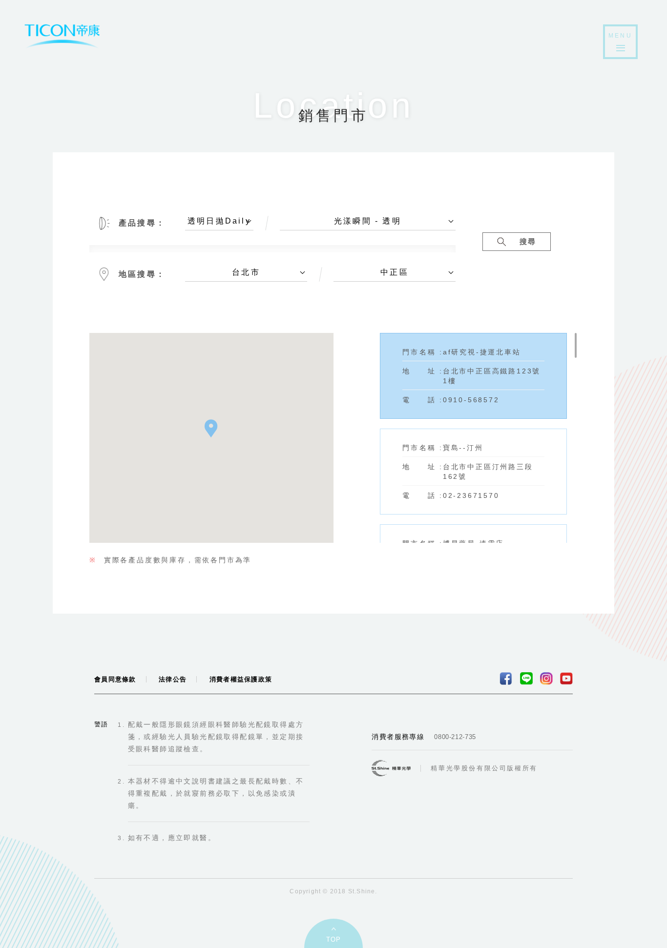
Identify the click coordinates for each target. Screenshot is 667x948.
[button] (211, 428)
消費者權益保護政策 (240, 679)
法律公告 (173, 679)
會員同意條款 (115, 679)
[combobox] (219, 223)
